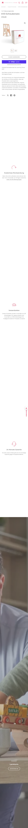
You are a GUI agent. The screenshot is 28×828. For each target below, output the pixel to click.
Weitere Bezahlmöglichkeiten (14, 64)
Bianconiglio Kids (9, 11)
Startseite (3, 6)
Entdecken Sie (14, 768)
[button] (26, 408)
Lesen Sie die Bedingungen (14, 179)
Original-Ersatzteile (12, 6)
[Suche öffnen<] (19, 2)
